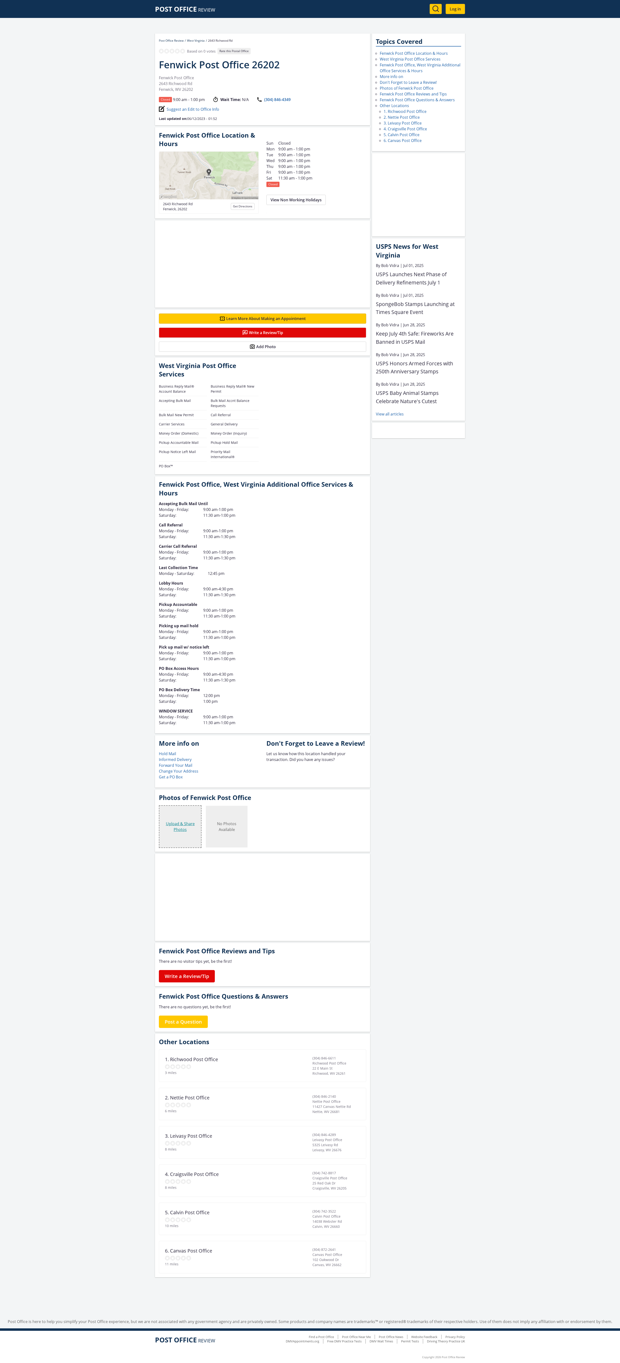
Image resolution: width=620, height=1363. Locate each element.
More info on (391, 76)
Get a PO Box (171, 777)
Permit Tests (410, 1341)
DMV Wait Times (381, 1341)
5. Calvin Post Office (401, 134)
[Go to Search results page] (436, 9)
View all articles (390, 414)
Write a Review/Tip (266, 332)
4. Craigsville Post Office (405, 129)
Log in (455, 9)
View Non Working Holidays (296, 200)
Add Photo (266, 346)
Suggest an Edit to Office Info (193, 109)
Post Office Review (171, 41)
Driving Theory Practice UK (446, 1341)
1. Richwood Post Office (405, 111)
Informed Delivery (175, 759)
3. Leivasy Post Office (403, 123)
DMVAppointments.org (302, 1341)
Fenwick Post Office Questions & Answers (417, 99)
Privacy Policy (455, 1337)
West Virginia (196, 41)
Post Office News (391, 1337)
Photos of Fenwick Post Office (407, 88)
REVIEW (185, 10)
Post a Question (183, 1021)
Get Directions (242, 206)
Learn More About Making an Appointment (266, 318)
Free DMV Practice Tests (344, 1341)
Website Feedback (424, 1337)
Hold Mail (167, 753)
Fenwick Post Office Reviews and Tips (413, 94)
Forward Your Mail (175, 765)
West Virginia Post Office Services (410, 59)
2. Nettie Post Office (402, 117)
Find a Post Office (321, 1337)
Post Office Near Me (356, 1337)
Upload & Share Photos (180, 826)
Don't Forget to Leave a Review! (408, 82)
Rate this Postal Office (234, 51)
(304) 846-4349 (277, 99)
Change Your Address (178, 771)
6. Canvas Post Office (403, 140)
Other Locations (394, 105)
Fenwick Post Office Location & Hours (414, 53)
